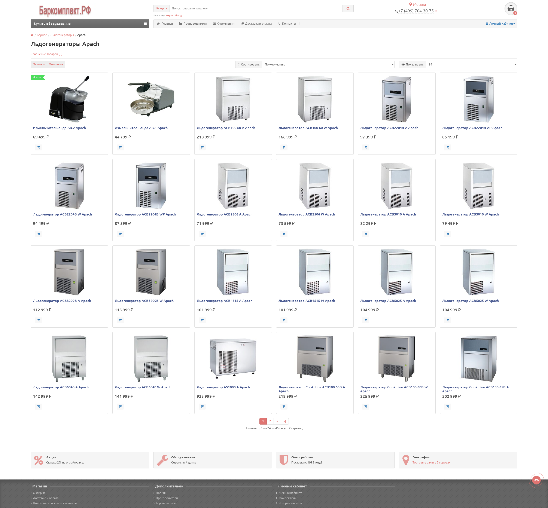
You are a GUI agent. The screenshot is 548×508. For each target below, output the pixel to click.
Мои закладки (288, 498)
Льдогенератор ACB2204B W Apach (62, 214)
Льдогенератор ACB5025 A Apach (388, 301)
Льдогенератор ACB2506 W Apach (306, 214)
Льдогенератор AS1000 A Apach (223, 387)
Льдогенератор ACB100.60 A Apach (226, 128)
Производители (195, 23)
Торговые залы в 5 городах (431, 462)
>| (284, 421)
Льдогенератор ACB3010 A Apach (388, 214)
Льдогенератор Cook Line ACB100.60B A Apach (311, 389)
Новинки (162, 493)
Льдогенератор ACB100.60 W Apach (308, 128)
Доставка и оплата (258, 23)
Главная (167, 23)
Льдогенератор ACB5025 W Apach (470, 301)
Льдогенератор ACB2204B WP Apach (145, 214)
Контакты (289, 23)
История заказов (290, 503)
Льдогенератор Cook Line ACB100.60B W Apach (394, 389)
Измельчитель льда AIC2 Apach (59, 128)
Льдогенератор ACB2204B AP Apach (472, 128)
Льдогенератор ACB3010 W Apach (470, 214)
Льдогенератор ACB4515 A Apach (224, 301)
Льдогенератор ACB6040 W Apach (143, 387)
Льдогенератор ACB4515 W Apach (306, 301)
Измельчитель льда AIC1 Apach (141, 128)
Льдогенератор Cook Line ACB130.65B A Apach (475, 389)
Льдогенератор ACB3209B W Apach (144, 301)
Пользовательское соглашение (55, 503)
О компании (226, 23)
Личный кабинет (290, 493)
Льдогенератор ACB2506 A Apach (224, 214)
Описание (56, 64)
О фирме (39, 493)
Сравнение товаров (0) (47, 54)
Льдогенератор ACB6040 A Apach (61, 387)
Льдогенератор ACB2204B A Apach (389, 128)
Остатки (39, 64)
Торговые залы (166, 503)
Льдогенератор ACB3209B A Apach (62, 301)
